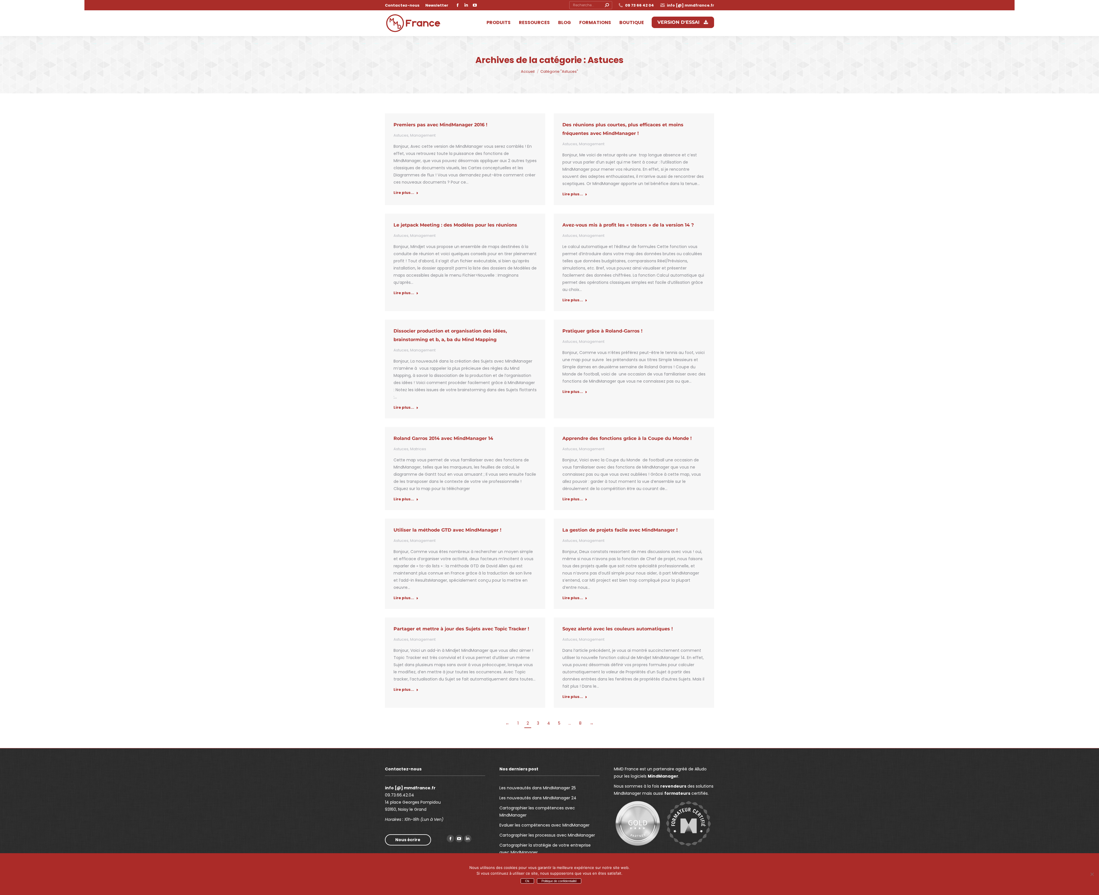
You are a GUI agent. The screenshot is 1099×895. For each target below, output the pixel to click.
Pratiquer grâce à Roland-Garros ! (602, 331)
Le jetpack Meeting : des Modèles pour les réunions (455, 225)
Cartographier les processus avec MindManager (547, 835)
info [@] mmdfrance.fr (690, 5)
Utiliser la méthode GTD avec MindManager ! (447, 530)
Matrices (418, 449)
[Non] (1092, 874)
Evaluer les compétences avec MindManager (544, 825)
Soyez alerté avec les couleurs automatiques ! (617, 629)
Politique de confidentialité (559, 881)
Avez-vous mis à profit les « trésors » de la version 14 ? (628, 225)
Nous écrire (407, 840)
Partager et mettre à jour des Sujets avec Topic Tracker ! (461, 629)
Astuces (401, 135)
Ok (527, 881)
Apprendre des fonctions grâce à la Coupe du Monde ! (627, 438)
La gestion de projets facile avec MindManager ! (620, 530)
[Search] (607, 5)
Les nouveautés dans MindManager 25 (537, 788)
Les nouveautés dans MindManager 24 (537, 798)
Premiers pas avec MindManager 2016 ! (440, 124)
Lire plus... (404, 192)
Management (423, 135)
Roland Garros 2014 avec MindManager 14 (443, 438)
